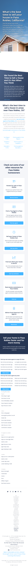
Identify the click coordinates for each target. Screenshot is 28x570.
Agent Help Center (5, 446)
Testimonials (4, 473)
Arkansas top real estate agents (21, 380)
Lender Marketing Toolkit (6, 463)
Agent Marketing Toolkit (6, 449)
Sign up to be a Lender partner (7, 456)
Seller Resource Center (6, 425)
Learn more (7, 99)
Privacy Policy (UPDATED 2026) (15, 541)
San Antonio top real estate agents (7, 367)
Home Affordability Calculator (7, 400)
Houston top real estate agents (21, 364)
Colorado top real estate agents (21, 383)
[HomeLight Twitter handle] (8, 492)
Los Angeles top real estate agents (21, 362)
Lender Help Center (5, 461)
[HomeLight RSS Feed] (21, 492)
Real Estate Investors (5, 483)
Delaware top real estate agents (21, 385)
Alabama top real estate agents (7, 378)
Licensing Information (14, 556)
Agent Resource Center (6, 444)
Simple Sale (3, 417)
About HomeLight (5, 471)
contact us (16, 530)
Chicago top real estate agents (7, 364)
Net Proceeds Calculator (6, 422)
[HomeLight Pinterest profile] (18, 492)
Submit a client (4, 441)
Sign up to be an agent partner (7, 437)
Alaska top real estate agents (21, 378)
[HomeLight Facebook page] (10, 492)
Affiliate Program (4, 480)
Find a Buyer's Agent (5, 396)
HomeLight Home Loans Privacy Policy (14, 554)
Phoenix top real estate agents (7, 369)
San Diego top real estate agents (21, 367)
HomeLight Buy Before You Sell (8, 415)
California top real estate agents (7, 383)
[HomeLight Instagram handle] (13, 492)
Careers (3, 476)
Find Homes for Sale (5, 398)
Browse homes (14, 197)
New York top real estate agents (7, 362)
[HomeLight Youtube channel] (16, 492)
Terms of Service (14, 539)
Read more (14, 324)
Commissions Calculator (6, 427)
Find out (14, 299)
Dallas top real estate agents (21, 369)
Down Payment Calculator (6, 403)
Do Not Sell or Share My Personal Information (14, 543)
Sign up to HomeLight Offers (7, 439)
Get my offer (14, 248)
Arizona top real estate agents (7, 380)
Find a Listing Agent (5, 413)
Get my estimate (14, 273)
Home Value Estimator (6, 420)
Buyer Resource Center (6, 405)
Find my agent (14, 223)
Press (2, 478)
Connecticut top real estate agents (7, 385)
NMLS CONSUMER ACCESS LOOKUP (14, 552)
